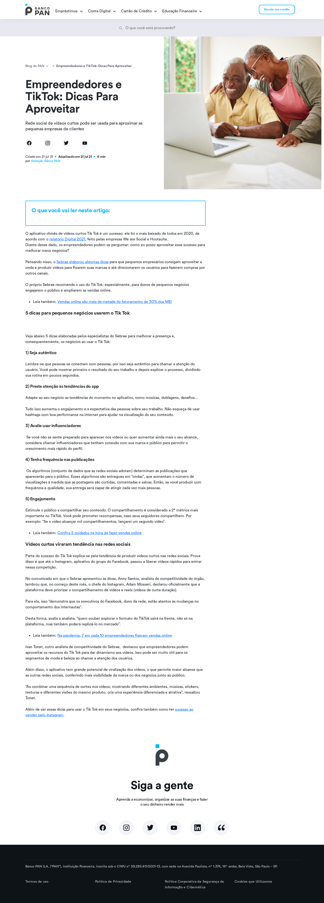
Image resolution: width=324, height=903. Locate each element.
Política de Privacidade (113, 881)
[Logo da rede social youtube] (173, 827)
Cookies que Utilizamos (253, 881)
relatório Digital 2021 (67, 239)
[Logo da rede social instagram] (126, 827)
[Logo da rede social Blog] (221, 827)
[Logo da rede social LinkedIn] (197, 827)
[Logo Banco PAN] (37, 9)
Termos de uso (36, 881)
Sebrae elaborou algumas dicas (82, 261)
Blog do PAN (34, 66)
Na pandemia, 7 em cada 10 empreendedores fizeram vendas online (114, 635)
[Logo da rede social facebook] (102, 827)
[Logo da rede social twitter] (150, 827)
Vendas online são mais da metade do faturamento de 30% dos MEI (114, 301)
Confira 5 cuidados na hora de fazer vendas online (99, 532)
